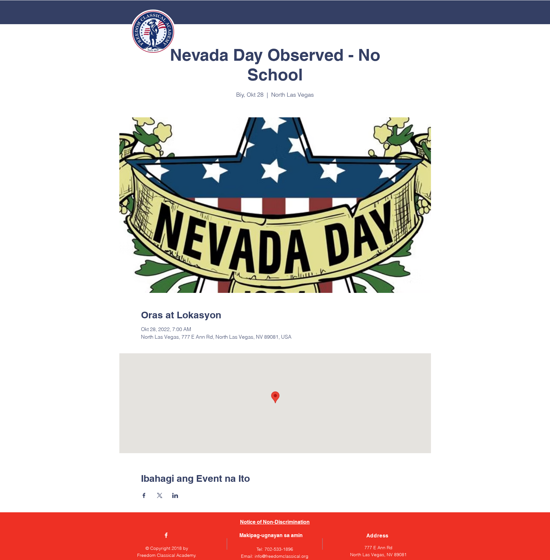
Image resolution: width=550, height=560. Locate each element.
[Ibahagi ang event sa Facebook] (144, 495)
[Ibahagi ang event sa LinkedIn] (175, 495)
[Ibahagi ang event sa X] (160, 495)
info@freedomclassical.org (281, 556)
